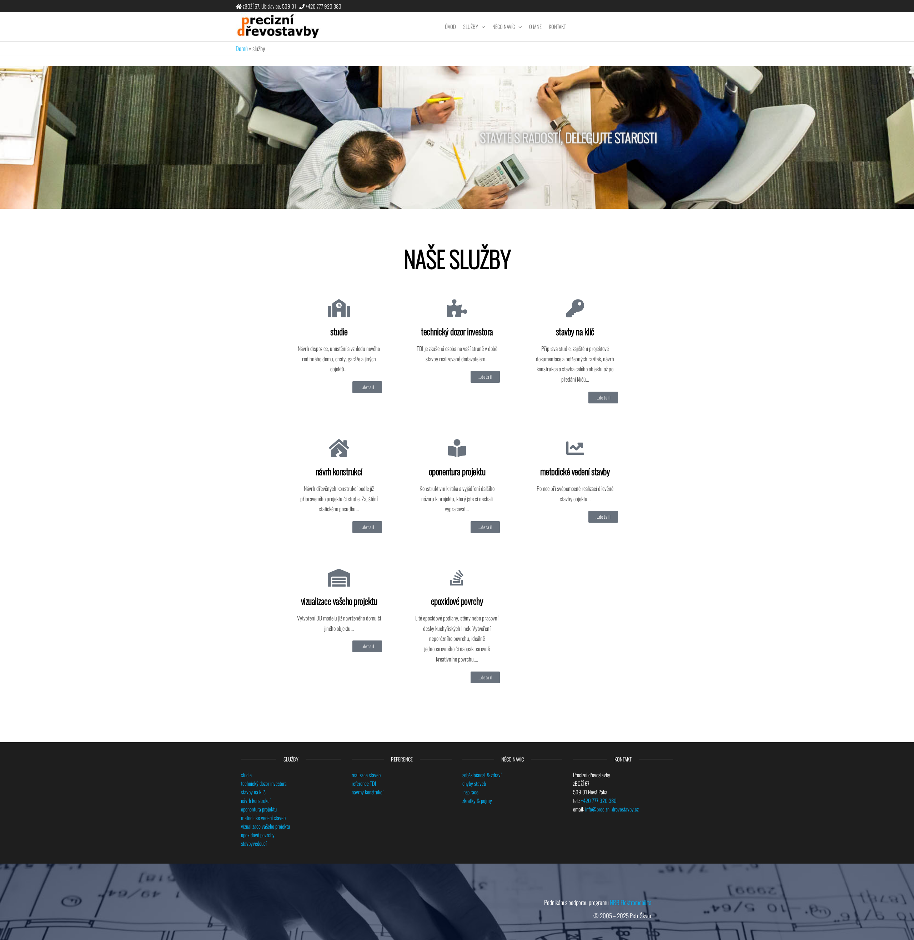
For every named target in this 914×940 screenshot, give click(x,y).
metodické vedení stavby (575, 471)
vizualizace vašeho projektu (339, 600)
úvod (450, 26)
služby (470, 26)
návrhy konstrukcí (367, 792)
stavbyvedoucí (254, 843)
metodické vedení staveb (263, 817)
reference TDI (364, 783)
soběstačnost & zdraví (482, 775)
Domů (242, 48)
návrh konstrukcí (339, 471)
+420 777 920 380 (599, 800)
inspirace (470, 792)
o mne (535, 26)
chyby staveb (474, 783)
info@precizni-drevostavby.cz (612, 809)
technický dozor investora (457, 331)
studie (338, 331)
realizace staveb (366, 775)
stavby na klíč (575, 331)
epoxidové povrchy (457, 600)
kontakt (557, 26)
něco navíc (503, 26)
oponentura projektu (457, 471)
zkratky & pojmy (477, 800)
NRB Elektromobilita (631, 902)
